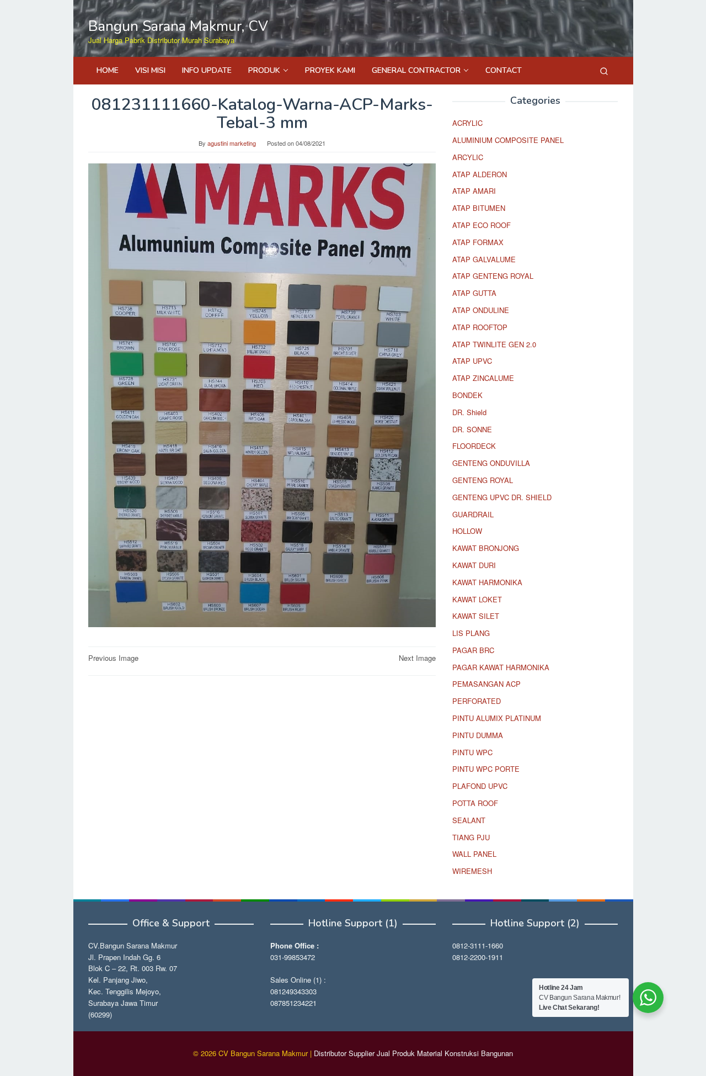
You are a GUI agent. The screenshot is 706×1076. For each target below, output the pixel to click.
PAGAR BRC (473, 650)
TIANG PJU (471, 837)
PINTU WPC (472, 752)
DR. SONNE (472, 429)
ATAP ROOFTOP (479, 327)
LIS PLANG (471, 633)
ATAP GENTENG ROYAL (492, 276)
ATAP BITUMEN (478, 208)
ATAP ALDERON (479, 174)
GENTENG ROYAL (482, 480)
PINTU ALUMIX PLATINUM (496, 718)
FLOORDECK (474, 446)
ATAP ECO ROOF (481, 225)
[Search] (604, 70)
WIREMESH (472, 871)
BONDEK (467, 395)
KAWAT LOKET (477, 599)
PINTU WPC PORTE (486, 769)
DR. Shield (469, 412)
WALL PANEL (474, 854)
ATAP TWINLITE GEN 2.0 (494, 344)
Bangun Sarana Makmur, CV (178, 26)
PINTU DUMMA (477, 735)
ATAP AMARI (474, 190)
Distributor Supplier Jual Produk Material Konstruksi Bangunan (413, 1053)
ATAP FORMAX (478, 242)
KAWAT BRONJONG (485, 548)
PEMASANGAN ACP (486, 684)
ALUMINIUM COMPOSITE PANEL (508, 140)
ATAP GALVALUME (484, 259)
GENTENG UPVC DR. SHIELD (502, 497)
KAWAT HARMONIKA (487, 582)
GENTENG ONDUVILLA (491, 463)
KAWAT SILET (475, 616)
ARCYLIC (467, 157)
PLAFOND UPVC (479, 786)
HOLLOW (467, 531)
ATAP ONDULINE (480, 310)
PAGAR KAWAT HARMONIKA (500, 667)
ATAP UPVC (472, 361)
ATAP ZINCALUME (483, 378)
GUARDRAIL (473, 514)
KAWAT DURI (474, 565)
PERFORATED (476, 701)
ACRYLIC (467, 123)
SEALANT (468, 820)
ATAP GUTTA (474, 293)
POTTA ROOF (475, 803)
